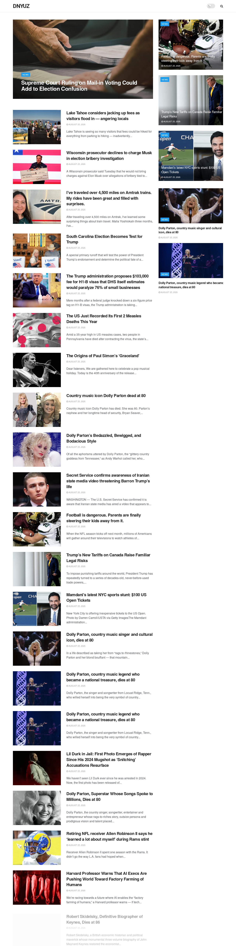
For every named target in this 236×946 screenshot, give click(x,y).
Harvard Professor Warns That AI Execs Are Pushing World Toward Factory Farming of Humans (106, 879)
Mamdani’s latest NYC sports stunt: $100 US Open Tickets (106, 597)
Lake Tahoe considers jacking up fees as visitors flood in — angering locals (103, 115)
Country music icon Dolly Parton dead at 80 (106, 395)
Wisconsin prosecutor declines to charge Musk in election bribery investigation (109, 155)
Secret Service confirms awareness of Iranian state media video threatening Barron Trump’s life (108, 480)
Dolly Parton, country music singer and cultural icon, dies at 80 (109, 637)
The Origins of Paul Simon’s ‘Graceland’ (102, 355)
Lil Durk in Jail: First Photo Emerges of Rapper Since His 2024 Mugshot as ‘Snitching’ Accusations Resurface (108, 759)
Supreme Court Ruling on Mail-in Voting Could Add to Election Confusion (79, 85)
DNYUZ (21, 6)
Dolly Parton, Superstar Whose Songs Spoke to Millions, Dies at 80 (109, 796)
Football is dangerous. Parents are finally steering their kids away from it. (103, 518)
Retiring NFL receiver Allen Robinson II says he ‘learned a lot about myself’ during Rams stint (109, 836)
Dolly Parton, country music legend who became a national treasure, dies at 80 (102, 677)
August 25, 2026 (31, 95)
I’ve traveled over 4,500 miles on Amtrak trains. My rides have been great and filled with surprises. (109, 198)
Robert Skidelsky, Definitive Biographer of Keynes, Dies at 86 (104, 916)
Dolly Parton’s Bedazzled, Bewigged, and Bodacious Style (103, 438)
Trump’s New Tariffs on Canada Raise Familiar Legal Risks (108, 557)
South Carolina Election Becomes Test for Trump (104, 239)
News (25, 74)
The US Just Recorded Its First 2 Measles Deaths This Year (103, 318)
